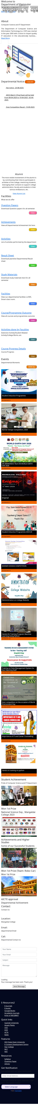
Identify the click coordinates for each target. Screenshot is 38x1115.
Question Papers (9, 205)
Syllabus (7, 1059)
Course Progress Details (13, 348)
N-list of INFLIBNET (11, 1015)
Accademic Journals (11, 1013)
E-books (7, 1008)
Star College (9, 1047)
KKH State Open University (14, 1042)
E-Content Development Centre (16, 1044)
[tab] (4, 41)
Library (7, 1064)
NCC (6, 1049)
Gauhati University (11, 1023)
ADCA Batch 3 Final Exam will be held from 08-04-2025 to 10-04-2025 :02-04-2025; (19, 88)
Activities (5, 238)
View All (30, 82)
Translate (18, 1091)
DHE (6, 1030)
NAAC (6, 1035)
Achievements (8, 222)
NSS (5, 1052)
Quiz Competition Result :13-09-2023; (20, 98)
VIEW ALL (31, 367)
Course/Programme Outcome (16, 312)
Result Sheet (7, 255)
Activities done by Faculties (15, 329)
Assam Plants (9, 1025)
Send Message (19, 986)
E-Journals (8, 1006)
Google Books (9, 1011)
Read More (5, 38)
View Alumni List (19, 193)
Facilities (5, 293)
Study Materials (9, 274)
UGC (6, 1028)
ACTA (6, 1032)
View (33, 213)
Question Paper (10, 1061)
